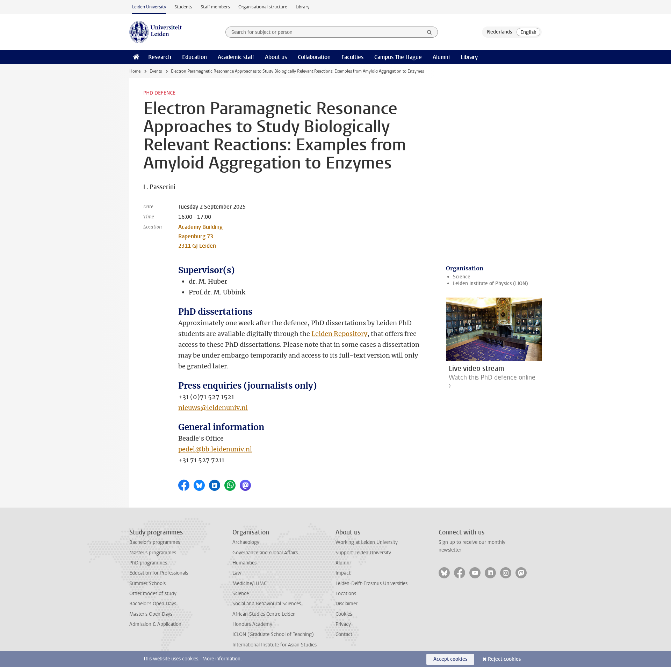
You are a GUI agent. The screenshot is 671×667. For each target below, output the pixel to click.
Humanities (244, 563)
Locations (346, 593)
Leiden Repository (339, 334)
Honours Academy (252, 624)
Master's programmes (152, 552)
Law (236, 573)
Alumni (441, 57)
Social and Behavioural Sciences (266, 603)
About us (276, 57)
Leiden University (149, 7)
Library (302, 7)
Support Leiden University (363, 552)
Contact (344, 634)
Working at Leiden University (367, 542)
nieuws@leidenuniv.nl (213, 408)
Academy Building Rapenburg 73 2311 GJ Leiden (200, 236)
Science (461, 276)
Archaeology (245, 542)
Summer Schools (147, 583)
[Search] (429, 32)
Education (194, 57)
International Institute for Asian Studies (274, 645)
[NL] (499, 32)
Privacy (343, 624)
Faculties (352, 57)
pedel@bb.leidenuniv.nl (215, 449)
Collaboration (314, 57)
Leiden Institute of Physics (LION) (490, 283)
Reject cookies (504, 659)
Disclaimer (347, 603)
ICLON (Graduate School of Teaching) (273, 634)
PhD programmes (148, 563)
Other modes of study (152, 593)
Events (156, 71)
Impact (343, 573)
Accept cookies (450, 659)
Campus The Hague (398, 57)
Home (134, 71)
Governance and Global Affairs (265, 552)
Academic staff (236, 57)
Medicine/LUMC (249, 583)
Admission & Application (155, 624)
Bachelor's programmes (154, 542)
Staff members (215, 7)
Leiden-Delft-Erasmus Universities (371, 583)
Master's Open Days (150, 614)
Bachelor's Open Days (152, 603)
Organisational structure (262, 7)
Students (183, 7)
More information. (222, 658)
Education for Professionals (158, 573)
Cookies (344, 614)
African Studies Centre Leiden (264, 614)
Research (159, 57)
